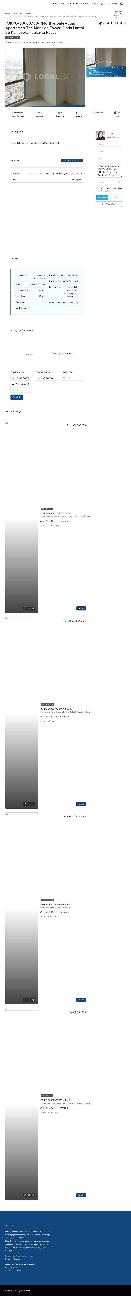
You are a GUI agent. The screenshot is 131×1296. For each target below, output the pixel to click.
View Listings (113, 137)
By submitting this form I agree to (110, 189)
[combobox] (109, 182)
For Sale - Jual (13, 38)
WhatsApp (110, 204)
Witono (45, 526)
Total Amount (17, 372)
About (62, 4)
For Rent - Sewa (47, 704)
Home (54, 4)
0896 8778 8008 (110, 4)
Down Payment (43, 372)
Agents (94, 4)
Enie (44, 721)
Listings (84, 4)
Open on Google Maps (73, 161)
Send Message (102, 197)
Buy (69, 4)
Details (81, 608)
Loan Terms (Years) (19, 384)
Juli (44, 917)
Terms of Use (106, 191)
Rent (75, 4)
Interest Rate (68, 372)
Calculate (17, 397)
